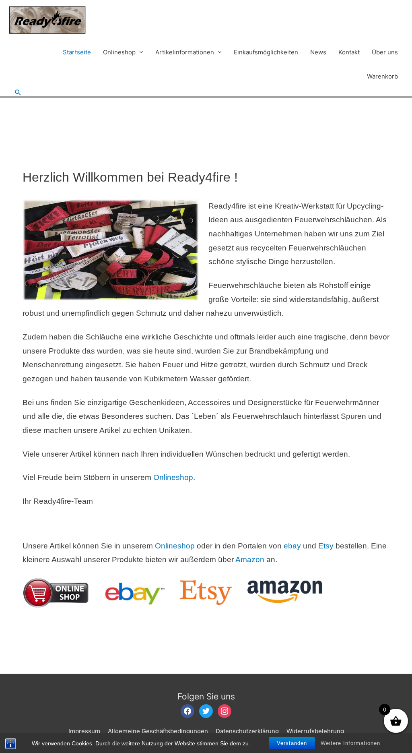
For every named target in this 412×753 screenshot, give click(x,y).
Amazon (250, 559)
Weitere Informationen (350, 743)
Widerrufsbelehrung (315, 731)
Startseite (77, 52)
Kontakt (349, 52)
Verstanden (292, 743)
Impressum (84, 731)
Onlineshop (119, 52)
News (318, 52)
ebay (292, 546)
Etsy (327, 546)
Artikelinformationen (184, 52)
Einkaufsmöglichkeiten (266, 52)
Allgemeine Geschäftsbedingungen (158, 731)
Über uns (385, 52)
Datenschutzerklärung (247, 731)
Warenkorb (382, 76)
